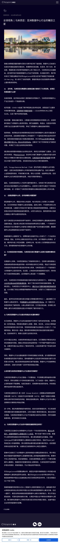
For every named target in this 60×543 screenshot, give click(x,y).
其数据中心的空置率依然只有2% (32, 302)
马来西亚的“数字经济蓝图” (41, 158)
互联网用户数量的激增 (24, 111)
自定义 (9, 540)
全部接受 (48, 540)
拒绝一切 (29, 540)
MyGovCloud (19, 155)
